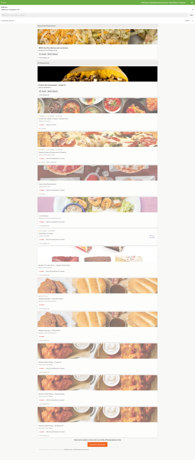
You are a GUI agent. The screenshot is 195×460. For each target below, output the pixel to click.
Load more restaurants (97, 444)
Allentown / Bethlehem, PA (53, 449)
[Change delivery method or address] (193, 9)
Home (40, 449)
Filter (191, 15)
